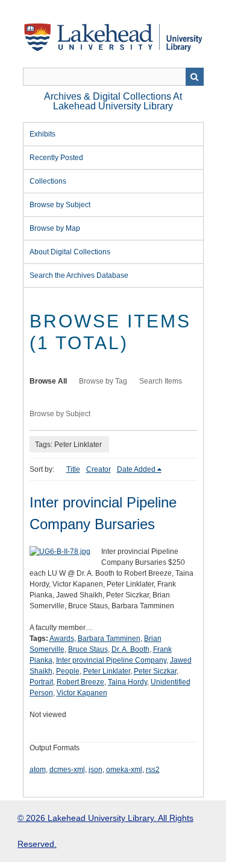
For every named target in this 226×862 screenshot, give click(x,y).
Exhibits (42, 134)
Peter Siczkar (155, 671)
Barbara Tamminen (109, 638)
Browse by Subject (60, 205)
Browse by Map (55, 228)
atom (38, 769)
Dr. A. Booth (130, 649)
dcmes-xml (67, 769)
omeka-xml (124, 769)
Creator (98, 469)
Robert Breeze (80, 682)
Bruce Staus (88, 649)
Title (73, 469)
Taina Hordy (127, 682)
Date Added (136, 469)
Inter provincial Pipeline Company (111, 660)
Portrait (41, 682)
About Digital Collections (70, 252)
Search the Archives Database (79, 275)
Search (195, 77)
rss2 (153, 769)
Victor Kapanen (82, 693)
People (68, 671)
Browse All (48, 381)
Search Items (160, 381)
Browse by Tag (103, 381)
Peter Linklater (106, 671)
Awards (61, 638)
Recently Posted (56, 157)
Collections (48, 181)
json (95, 769)
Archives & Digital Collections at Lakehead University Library (113, 101)
